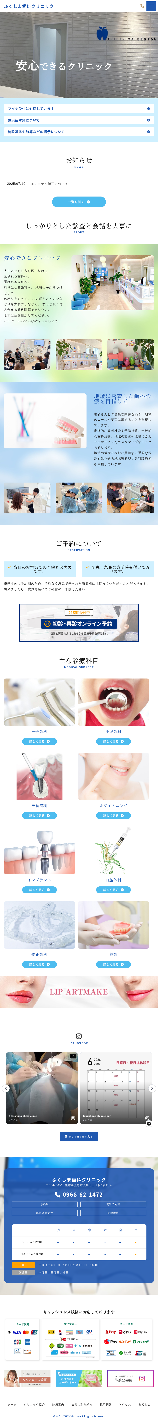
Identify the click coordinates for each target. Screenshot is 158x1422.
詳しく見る (37, 741)
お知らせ (144, 1404)
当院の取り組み (82, 1404)
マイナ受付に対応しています (31, 108)
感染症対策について (24, 120)
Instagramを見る (81, 1136)
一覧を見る (76, 201)
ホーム (12, 1404)
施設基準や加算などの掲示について (36, 131)
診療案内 (58, 1404)
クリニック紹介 (34, 1404)
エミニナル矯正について (49, 184)
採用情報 (106, 1404)
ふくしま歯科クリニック (29, 6)
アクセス (125, 1404)
